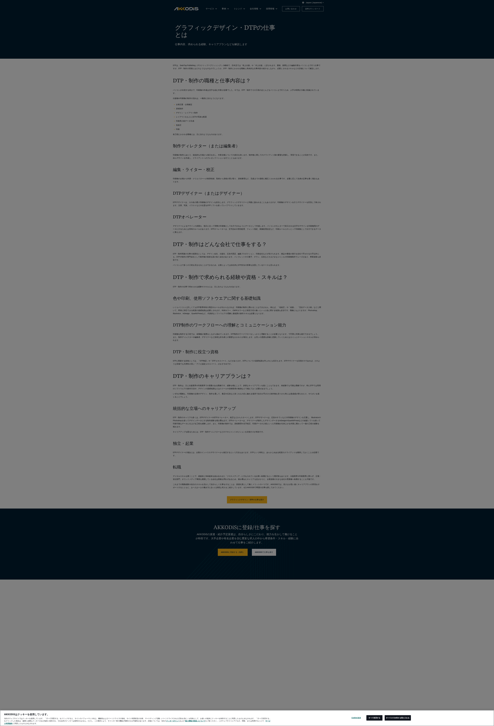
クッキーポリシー (173, 721)
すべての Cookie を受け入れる (397, 718)
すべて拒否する (374, 718)
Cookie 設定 (356, 718)
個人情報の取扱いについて (195, 721)
